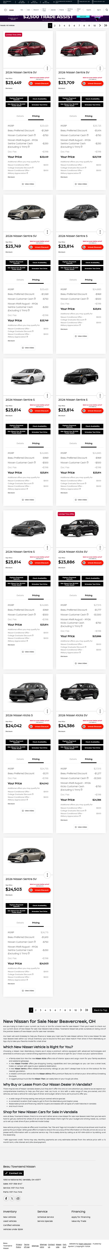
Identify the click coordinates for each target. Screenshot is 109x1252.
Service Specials (45, 1221)
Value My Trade (79, 1221)
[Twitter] (12, 1198)
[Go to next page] (100, 25)
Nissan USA (58, 1245)
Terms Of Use (27, 1245)
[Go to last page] (105, 25)
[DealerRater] (18, 1198)
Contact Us (15, 1173)
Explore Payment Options (16, 99)
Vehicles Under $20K (13, 1229)
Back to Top (100, 1010)
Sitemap (35, 1246)
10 (94, 25)
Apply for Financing (81, 1217)
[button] (47, 68)
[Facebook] (6, 1198)
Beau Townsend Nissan (7, 1245)
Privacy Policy (19, 1245)
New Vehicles (9, 1217)
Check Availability (40, 99)
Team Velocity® (85, 1244)
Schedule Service (45, 1217)
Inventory (10, 1211)
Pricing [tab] (36, 116)
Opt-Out (65, 1245)
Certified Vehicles (11, 1225)
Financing (78, 1211)
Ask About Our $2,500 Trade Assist (16, 105)
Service (42, 1211)
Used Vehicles (9, 1221)
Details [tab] (20, 116)
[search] (107, 10)
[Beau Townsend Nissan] (11, 9)
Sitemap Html (43, 1245)
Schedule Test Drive (39, 105)
